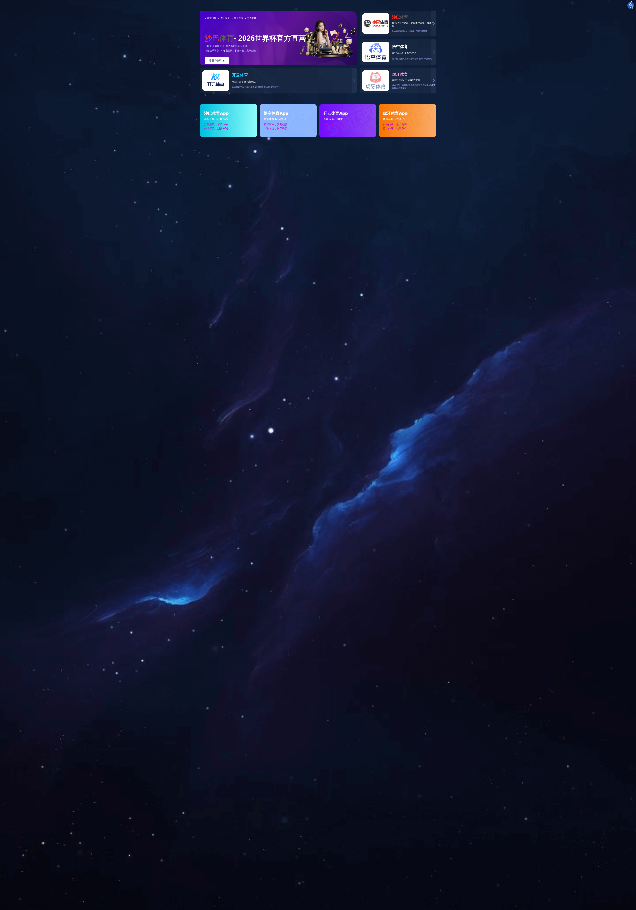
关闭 (631, 5)
